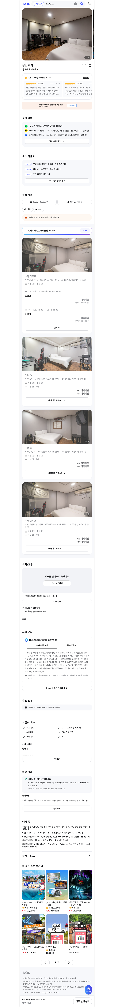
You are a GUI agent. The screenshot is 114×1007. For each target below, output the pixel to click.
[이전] (45, 962)
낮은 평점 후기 (72, 645)
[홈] (26, 4)
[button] (58, 4)
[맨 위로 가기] (88, 991)
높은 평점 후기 (42, 645)
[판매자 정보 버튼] (89, 855)
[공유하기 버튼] (90, 65)
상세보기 (28, 295)
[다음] (69, 962)
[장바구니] (90, 4)
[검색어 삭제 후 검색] (75, 4)
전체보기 (86, 78)
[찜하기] (84, 65)
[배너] (57, 105)
